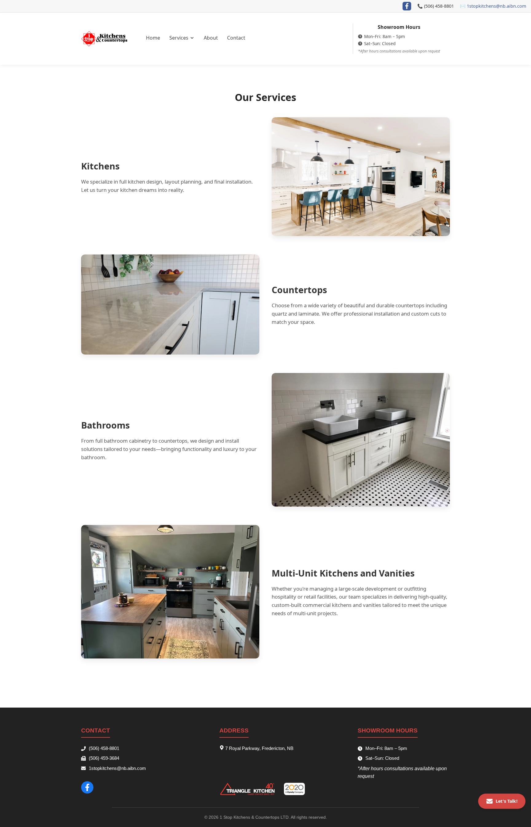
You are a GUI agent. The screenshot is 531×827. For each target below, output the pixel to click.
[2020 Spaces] (294, 789)
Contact (236, 37)
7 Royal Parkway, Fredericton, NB (258, 748)
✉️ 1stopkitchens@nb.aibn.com (493, 6)
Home (153, 37)
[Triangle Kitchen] (247, 789)
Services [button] (179, 37)
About (211, 37)
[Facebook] (407, 6)
